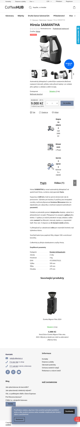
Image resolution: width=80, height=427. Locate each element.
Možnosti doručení (36, 94)
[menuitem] (10, 15)
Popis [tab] (43, 182)
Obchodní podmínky (49, 365)
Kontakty (8, 1)
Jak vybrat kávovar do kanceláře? (17, 387)
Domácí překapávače (57, 252)
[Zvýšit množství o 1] (57, 103)
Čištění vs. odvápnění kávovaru (16, 400)
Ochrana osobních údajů (50, 368)
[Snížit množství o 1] (47, 103)
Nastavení (19, 419)
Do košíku (67, 103)
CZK (48, 1)
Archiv (10, 404)
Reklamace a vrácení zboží (51, 371)
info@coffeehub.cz (16, 358)
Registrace (69, 1)
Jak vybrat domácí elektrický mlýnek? (18, 390)
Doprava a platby (20, 1)
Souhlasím (69, 411)
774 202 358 (13, 362)
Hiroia (38, 31)
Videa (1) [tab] (59, 182)
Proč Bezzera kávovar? (14, 397)
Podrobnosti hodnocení (61, 28)
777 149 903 (13, 366)
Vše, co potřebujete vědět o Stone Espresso (21, 394)
